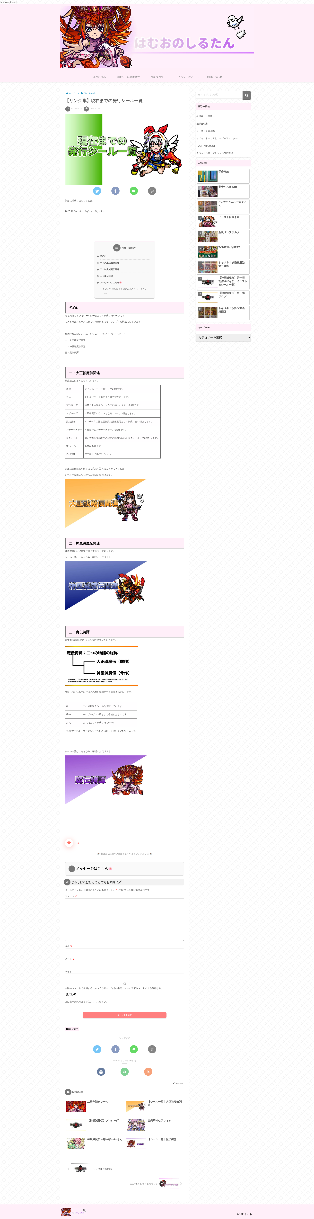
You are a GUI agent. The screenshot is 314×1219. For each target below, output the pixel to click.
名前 (68, 946)
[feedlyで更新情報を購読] (125, 1072)
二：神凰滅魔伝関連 (109, 269)
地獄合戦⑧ (202, 123)
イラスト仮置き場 (205, 131)
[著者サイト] (101, 1072)
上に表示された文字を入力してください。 (86, 1001)
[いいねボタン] (69, 843)
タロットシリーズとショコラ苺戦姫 (214, 153)
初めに (103, 256)
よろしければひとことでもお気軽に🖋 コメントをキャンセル (124, 291)
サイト (68, 971)
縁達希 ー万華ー (205, 116)
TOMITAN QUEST (205, 146)
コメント (71, 896)
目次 (124, 248)
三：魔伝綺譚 (106, 276)
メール (70, 959)
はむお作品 (73, 1029)
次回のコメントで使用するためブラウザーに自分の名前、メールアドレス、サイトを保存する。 (114, 988)
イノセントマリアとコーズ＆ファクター (217, 138)
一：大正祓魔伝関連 (109, 263)
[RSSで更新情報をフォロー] (148, 1072)
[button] (247, 95)
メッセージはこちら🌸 (111, 282)
